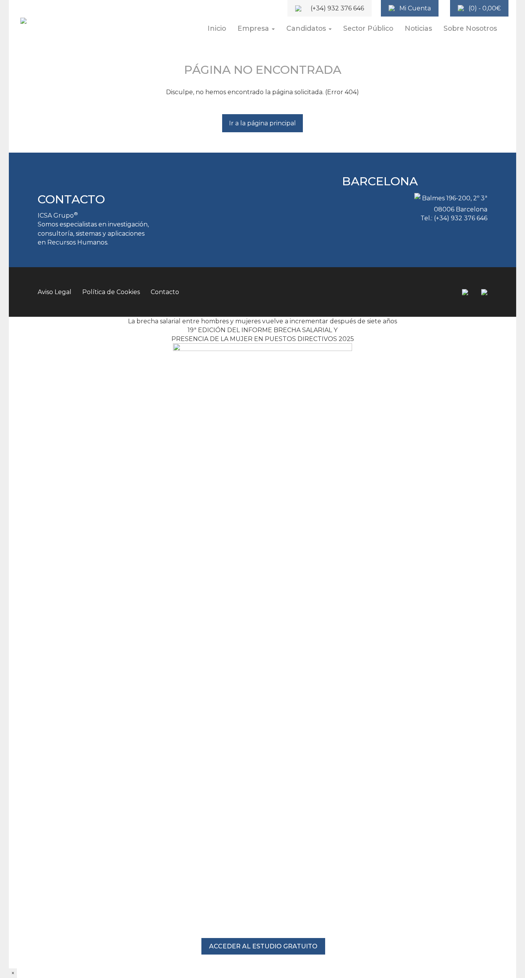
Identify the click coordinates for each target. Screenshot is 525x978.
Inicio (217, 28)
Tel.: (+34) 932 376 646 (453, 218)
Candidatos (307, 28)
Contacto (165, 292)
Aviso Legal (54, 292)
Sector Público (368, 28)
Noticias (418, 28)
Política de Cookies (111, 292)
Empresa (254, 28)
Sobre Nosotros (470, 28)
